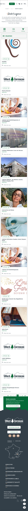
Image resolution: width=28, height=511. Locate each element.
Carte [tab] (13, 31)
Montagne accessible (12, 485)
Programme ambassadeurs (14, 471)
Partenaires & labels (12, 478)
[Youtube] (18, 436)
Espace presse (10, 468)
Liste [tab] (4, 31)
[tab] (9, 441)
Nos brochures (10, 475)
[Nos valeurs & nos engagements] (19, 4)
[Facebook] (10, 436)
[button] (16, 4)
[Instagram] (14, 436)
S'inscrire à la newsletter (13, 406)
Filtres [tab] (23, 31)
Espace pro (9, 464)
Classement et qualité (13, 482)
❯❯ (25, 395)
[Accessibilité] (22, 4)
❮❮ (8, 395)
